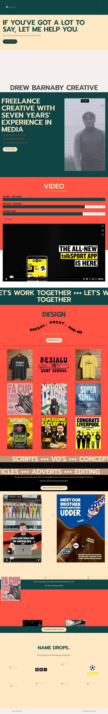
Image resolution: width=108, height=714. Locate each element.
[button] (103, 7)
